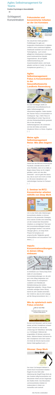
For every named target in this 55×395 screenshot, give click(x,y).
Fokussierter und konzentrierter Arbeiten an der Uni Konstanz (39, 20)
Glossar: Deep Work (37, 349)
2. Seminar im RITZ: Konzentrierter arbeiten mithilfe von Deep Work (39, 192)
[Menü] (9, 12)
